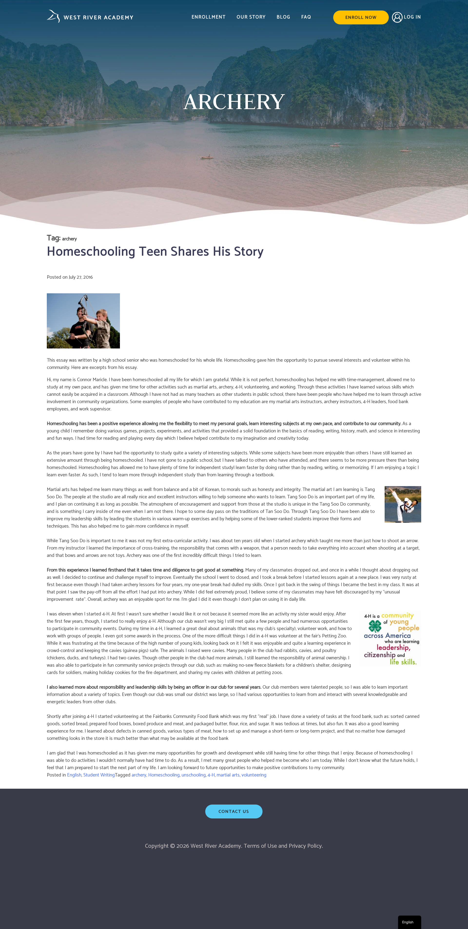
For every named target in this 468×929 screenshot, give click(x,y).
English (74, 775)
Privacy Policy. (306, 846)
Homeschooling (164, 775)
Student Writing (99, 775)
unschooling (194, 775)
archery (139, 775)
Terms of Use (260, 846)
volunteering (254, 775)
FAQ (306, 17)
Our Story (251, 17)
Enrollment (209, 17)
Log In (412, 17)
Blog (283, 17)
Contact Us (234, 811)
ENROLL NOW (361, 17)
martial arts (228, 775)
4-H (211, 775)
